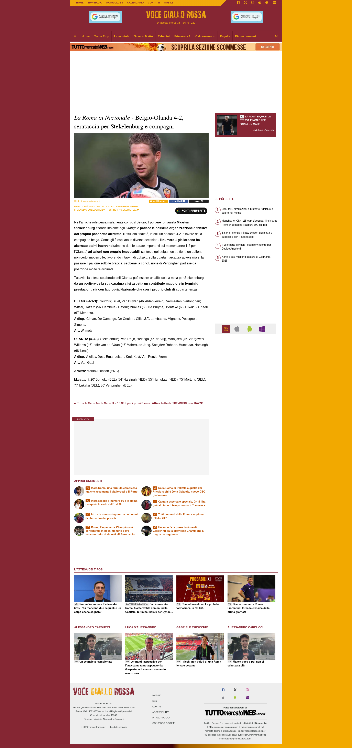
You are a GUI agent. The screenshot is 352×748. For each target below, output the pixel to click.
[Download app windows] (274, 3)
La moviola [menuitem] (121, 36)
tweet (198, 201)
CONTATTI (154, 2)
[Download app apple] (259, 3)
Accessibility (160, 712)
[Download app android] (267, 3)
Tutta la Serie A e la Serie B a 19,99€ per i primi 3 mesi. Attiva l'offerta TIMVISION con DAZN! (140, 403)
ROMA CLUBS (114, 2)
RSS (154, 701)
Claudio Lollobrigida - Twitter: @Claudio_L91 (106, 210)
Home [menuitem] (86, 36)
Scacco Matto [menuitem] (143, 36)
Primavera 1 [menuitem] (182, 36)
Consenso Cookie (163, 723)
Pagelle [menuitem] (225, 36)
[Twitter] (245, 3)
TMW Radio (95, 2)
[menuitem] (75, 36)
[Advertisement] (245, 495)
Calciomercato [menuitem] (205, 36)
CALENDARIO (135, 2)
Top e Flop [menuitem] (101, 36)
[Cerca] (277, 36)
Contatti (157, 706)
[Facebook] (238, 3)
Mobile (156, 695)
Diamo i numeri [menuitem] (245, 36)
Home (80, 2)
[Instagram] (252, 3)
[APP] (226, 328)
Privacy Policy (161, 717)
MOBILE (168, 2)
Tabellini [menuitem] (164, 36)
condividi (178, 201)
